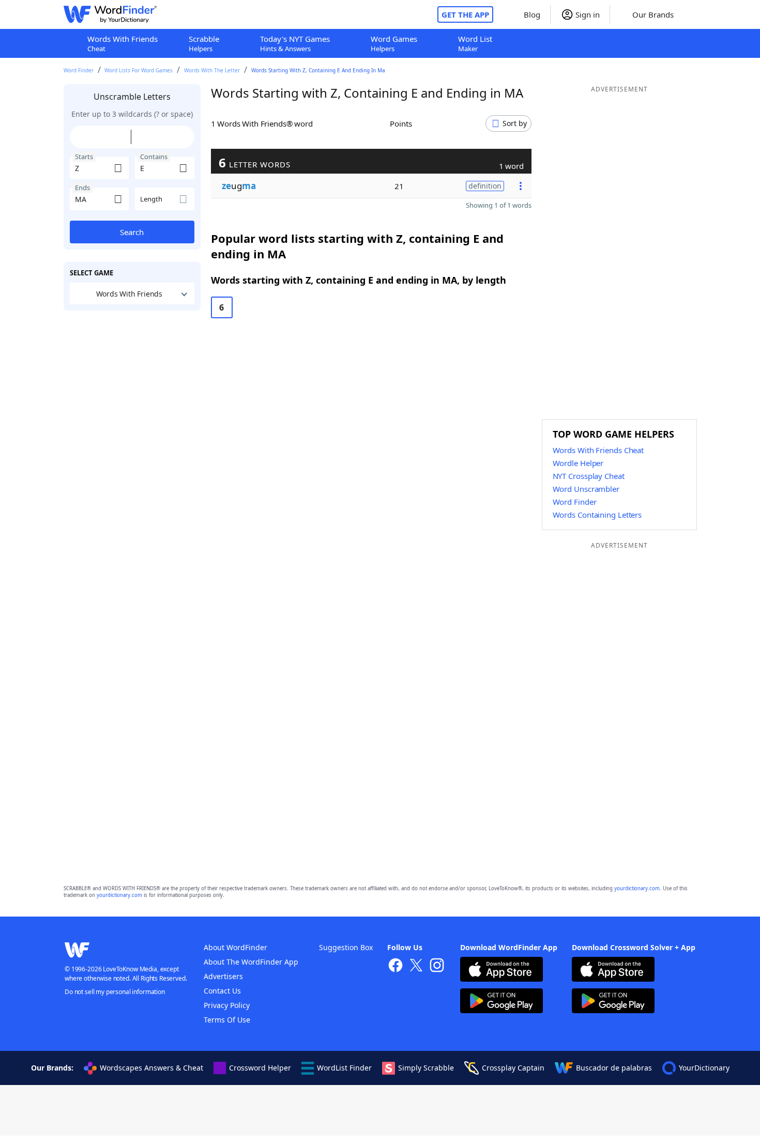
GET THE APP (465, 14)
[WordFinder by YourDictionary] (110, 14)
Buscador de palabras (614, 1068)
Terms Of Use (227, 1020)
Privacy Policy (227, 1005)
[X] (416, 966)
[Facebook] (395, 966)
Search (132, 232)
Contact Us (222, 991)
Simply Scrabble (426, 1068)
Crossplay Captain (513, 1068)
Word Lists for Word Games (138, 70)
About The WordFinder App (251, 962)
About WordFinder (235, 947)
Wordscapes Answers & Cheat (151, 1068)
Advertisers (223, 976)
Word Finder (79, 70)
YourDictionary (704, 1068)
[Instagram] (437, 966)
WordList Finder (344, 1068)
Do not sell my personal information (115, 991)
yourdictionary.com (637, 888)
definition (484, 186)
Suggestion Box (346, 947)
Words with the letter (212, 70)
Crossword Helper (260, 1068)
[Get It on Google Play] (501, 1002)
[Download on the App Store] (501, 970)
